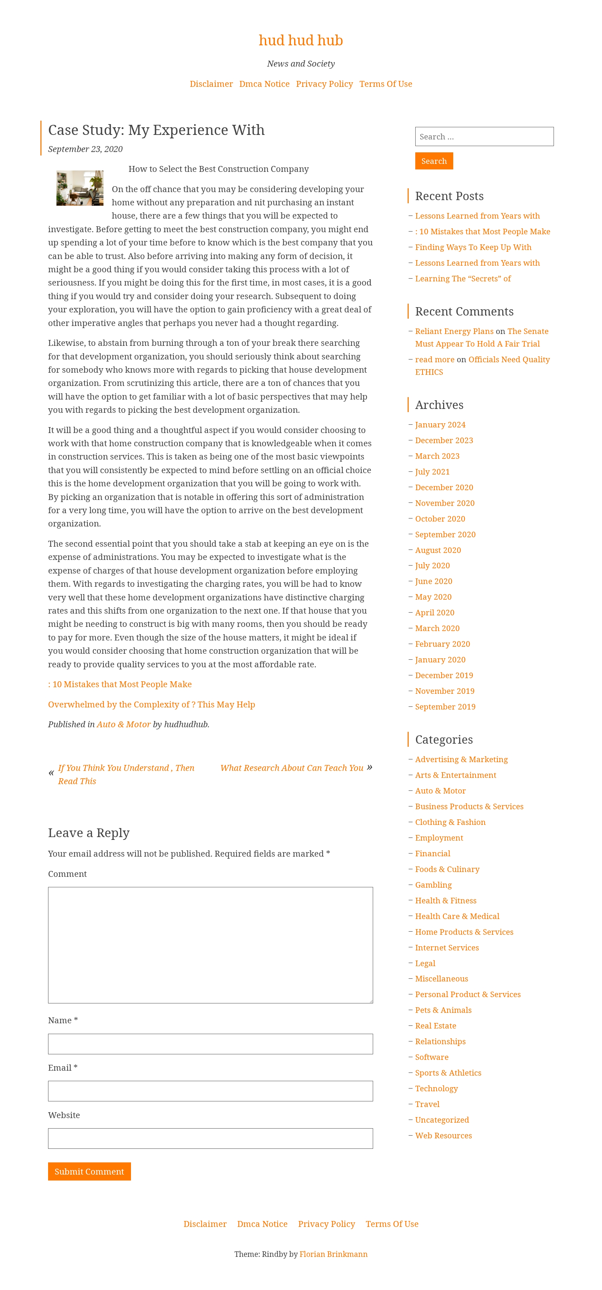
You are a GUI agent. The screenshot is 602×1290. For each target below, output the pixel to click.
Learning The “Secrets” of (463, 278)
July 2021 (432, 471)
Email (63, 1067)
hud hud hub (301, 40)
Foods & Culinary (447, 869)
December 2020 (444, 487)
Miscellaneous (441, 978)
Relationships (440, 1041)
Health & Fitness (446, 900)
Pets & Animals (443, 1009)
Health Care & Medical (457, 916)
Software (432, 1057)
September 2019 (445, 706)
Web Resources (443, 1135)
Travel (427, 1104)
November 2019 (445, 690)
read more (435, 359)
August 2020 (438, 550)
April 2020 (435, 612)
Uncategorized (442, 1119)
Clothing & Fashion (450, 822)
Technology (436, 1088)
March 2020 (437, 628)
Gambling (433, 884)
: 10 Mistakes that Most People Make (120, 684)
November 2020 (445, 503)
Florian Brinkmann (334, 1254)
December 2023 (444, 440)
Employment (439, 837)
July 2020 (432, 565)
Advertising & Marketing (461, 759)
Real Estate (435, 1025)
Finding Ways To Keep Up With (473, 247)
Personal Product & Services (468, 994)
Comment (67, 873)
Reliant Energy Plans (454, 331)
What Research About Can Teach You (291, 767)
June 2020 (434, 581)
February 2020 (442, 643)
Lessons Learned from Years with (477, 215)
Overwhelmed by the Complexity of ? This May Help (151, 704)
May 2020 (433, 596)
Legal (425, 963)
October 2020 (440, 518)
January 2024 (440, 424)
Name (63, 1020)
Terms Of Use (386, 83)
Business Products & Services (469, 806)
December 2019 (444, 675)
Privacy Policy (324, 83)
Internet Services (447, 947)
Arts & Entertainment (455, 774)
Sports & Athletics (448, 1072)
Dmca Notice (264, 83)
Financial (432, 853)
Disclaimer (211, 83)
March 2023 (437, 455)
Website (64, 1115)
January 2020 (440, 659)
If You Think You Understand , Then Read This (126, 774)
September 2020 (445, 534)
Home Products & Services (464, 931)
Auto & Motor (124, 724)
